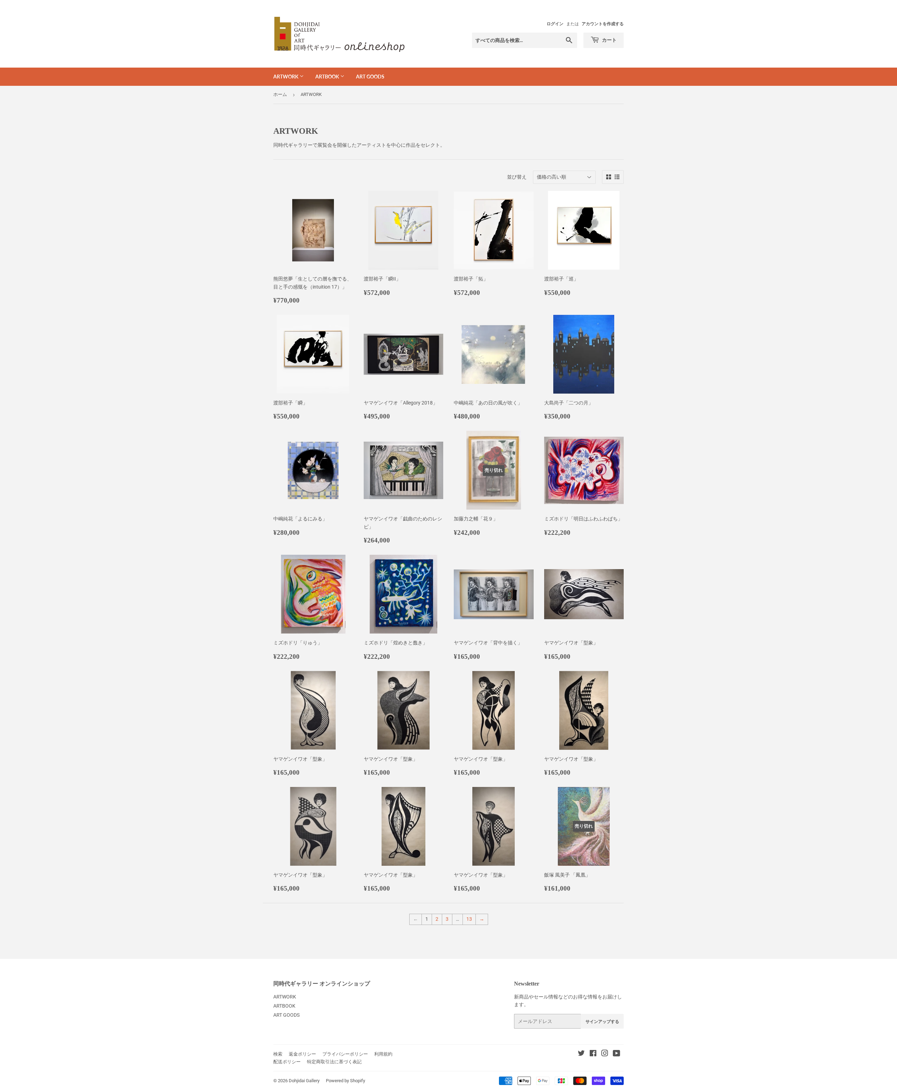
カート (609, 40)
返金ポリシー (302, 1054)
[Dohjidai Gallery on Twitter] (581, 1054)
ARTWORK (286, 77)
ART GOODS (370, 77)
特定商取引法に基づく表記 (334, 1061)
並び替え (517, 177)
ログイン (555, 23)
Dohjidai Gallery (304, 1080)
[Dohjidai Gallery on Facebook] (593, 1054)
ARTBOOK (327, 77)
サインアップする (602, 1021)
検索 (277, 1054)
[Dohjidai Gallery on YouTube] (616, 1054)
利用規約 (383, 1054)
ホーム (280, 94)
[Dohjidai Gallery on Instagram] (604, 1054)
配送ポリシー (287, 1061)
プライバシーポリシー (345, 1054)
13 (469, 919)
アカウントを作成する (603, 23)
